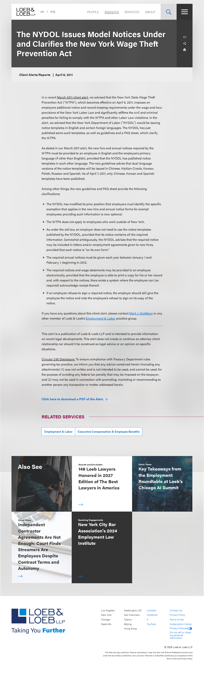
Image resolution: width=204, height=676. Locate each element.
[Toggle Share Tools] (184, 43)
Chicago (105, 619)
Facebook (152, 615)
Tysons (127, 619)
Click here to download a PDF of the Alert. (73, 399)
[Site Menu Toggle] (185, 12)
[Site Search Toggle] (169, 12)
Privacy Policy (177, 615)
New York (106, 615)
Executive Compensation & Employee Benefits (109, 431)
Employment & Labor (100, 318)
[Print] (184, 50)
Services (131, 12)
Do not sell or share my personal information (180, 635)
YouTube (151, 624)
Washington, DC (133, 610)
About (150, 12)
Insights (112, 12)
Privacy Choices (178, 628)
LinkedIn (151, 610)
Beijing (128, 624)
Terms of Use (177, 619)
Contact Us (176, 610)
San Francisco (132, 615)
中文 (52, 12)
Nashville (106, 624)
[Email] (185, 37)
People (93, 12)
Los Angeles (107, 610)
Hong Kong (130, 628)
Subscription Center (181, 624)
